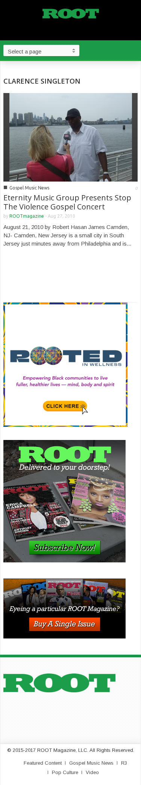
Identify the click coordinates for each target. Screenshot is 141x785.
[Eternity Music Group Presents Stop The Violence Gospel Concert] (70, 136)
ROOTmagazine (26, 216)
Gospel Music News (29, 187)
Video (92, 772)
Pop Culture (65, 772)
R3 (124, 763)
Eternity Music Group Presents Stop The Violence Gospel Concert (67, 202)
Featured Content (43, 763)
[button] (133, 50)
